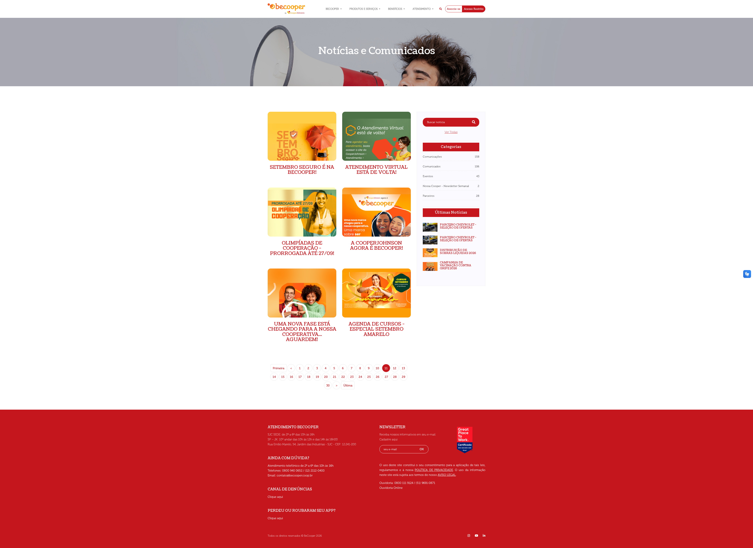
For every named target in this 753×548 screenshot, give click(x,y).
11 (386, 368)
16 (291, 377)
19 (317, 377)
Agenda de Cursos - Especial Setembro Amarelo (377, 329)
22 (343, 377)
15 (283, 377)
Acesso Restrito (474, 9)
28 (395, 377)
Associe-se (453, 9)
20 (326, 377)
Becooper (333, 8)
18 (308, 377)
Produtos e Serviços (363, 8)
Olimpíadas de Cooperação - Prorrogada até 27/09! (302, 248)
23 (352, 377)
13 (403, 368)
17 (300, 377)
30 (328, 385)
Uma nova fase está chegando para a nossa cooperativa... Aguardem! (302, 332)
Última (347, 385)
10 (377, 368)
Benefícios (395, 8)
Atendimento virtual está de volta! (376, 170)
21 (334, 377)
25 (369, 377)
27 (386, 377)
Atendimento (422, 8)
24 (360, 377)
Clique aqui (275, 497)
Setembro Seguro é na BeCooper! (302, 170)
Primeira (278, 368)
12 (394, 368)
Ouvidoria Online (391, 488)
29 (403, 377)
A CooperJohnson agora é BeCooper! (376, 245)
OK (422, 449)
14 (274, 377)
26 (377, 377)
